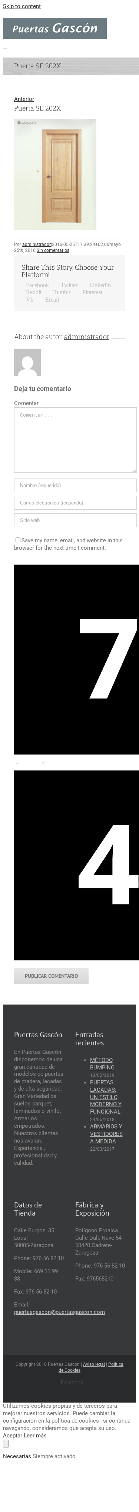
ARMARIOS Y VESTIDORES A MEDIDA (106, 1134)
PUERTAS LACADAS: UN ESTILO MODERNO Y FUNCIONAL (106, 1097)
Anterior (24, 99)
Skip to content (22, 6)
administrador (36, 244)
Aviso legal (94, 1364)
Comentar (26, 403)
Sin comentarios (53, 250)
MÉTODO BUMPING (102, 1064)
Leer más (35, 1435)
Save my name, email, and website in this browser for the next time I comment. (68, 544)
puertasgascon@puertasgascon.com (59, 1312)
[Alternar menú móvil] (5, 46)
